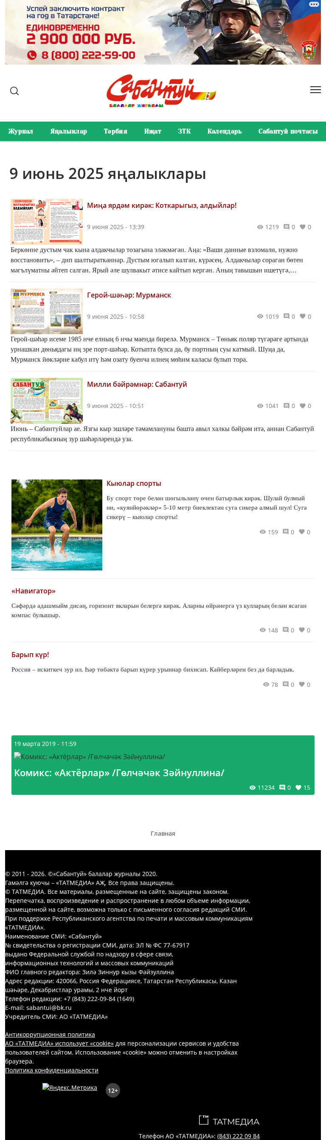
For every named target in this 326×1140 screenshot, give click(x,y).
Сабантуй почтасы (288, 131)
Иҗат (152, 131)
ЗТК (184, 131)
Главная (163, 833)
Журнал (21, 131)
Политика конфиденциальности (51, 1070)
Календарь (225, 131)
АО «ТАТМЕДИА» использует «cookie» (59, 1043)
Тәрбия (115, 131)
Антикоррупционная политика (50, 1034)
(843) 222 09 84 (238, 1136)
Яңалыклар (69, 131)
